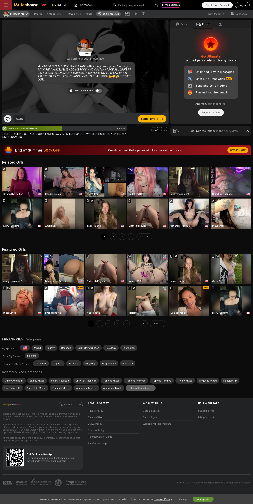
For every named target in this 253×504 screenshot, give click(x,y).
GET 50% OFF (238, 150)
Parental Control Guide (100, 437)
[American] (25, 348)
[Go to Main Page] (30, 5)
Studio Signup (150, 417)
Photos (73, 13)
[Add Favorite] (7, 118)
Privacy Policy (95, 411)
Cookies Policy (96, 430)
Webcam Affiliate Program (157, 424)
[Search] (156, 5)
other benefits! (217, 103)
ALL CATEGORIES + (141, 388)
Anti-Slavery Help (97, 443)
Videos (54, 13)
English (68, 404)
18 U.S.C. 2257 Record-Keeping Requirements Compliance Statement (213, 482)
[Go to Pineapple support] (58, 482)
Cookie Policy (163, 499)
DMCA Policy (95, 424)
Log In (242, 5)
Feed (89, 13)
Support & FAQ (206, 411)
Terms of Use (95, 417)
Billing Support (206, 417)
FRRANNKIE (11, 339)
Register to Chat (211, 112)
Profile (38, 13)
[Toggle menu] (6, 5)
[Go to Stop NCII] (76, 483)
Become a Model (152, 411)
